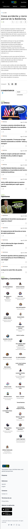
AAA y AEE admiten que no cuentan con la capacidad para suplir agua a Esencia (13, 184)
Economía (23, 6)
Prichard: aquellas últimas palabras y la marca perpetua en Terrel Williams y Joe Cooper (14, 257)
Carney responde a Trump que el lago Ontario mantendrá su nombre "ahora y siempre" (14, 141)
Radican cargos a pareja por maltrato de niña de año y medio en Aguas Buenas (13, 155)
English (3, 486)
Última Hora (6, 6)
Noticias (15, 6)
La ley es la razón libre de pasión (11, 270)
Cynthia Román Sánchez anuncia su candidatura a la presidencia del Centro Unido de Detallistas (14, 170)
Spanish (4, 484)
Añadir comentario (20, 92)
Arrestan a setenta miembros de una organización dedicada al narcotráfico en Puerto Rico (13, 127)
